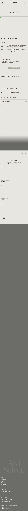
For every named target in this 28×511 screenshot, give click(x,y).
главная (3, 9)
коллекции (8, 9)
